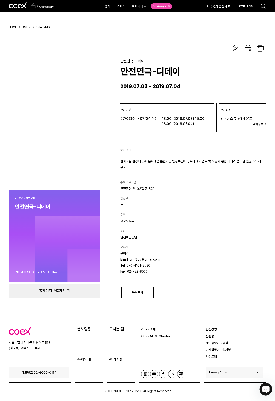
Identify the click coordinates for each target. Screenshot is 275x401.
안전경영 (211, 329)
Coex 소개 (148, 329)
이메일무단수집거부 (218, 350)
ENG (250, 6)
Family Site (218, 372)
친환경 (210, 336)
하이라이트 (139, 6)
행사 (107, 6)
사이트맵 (211, 357)
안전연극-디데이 (42, 27)
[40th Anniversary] (42, 5)
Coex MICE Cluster (155, 336)
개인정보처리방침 (217, 343)
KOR (242, 6)
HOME (13, 27)
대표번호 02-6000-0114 (39, 372)
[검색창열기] (263, 6)
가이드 (121, 6)
